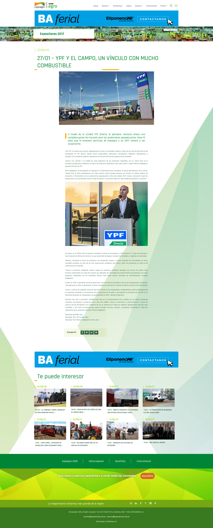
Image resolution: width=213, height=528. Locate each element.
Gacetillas (120, 461)
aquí (80, 314)
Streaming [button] (117, 6)
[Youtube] (150, 503)
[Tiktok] (155, 503)
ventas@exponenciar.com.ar (95, 516)
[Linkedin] (135, 503)
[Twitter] (145, 503)
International (151, 6)
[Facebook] (131, 503)
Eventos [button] (138, 6)
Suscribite (147, 476)
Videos (129, 6)
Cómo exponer (96, 461)
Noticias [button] (105, 6)
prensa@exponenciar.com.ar (118, 516)
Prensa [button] (163, 6)
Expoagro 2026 (70, 461)
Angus (95, 6)
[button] (82, 333)
